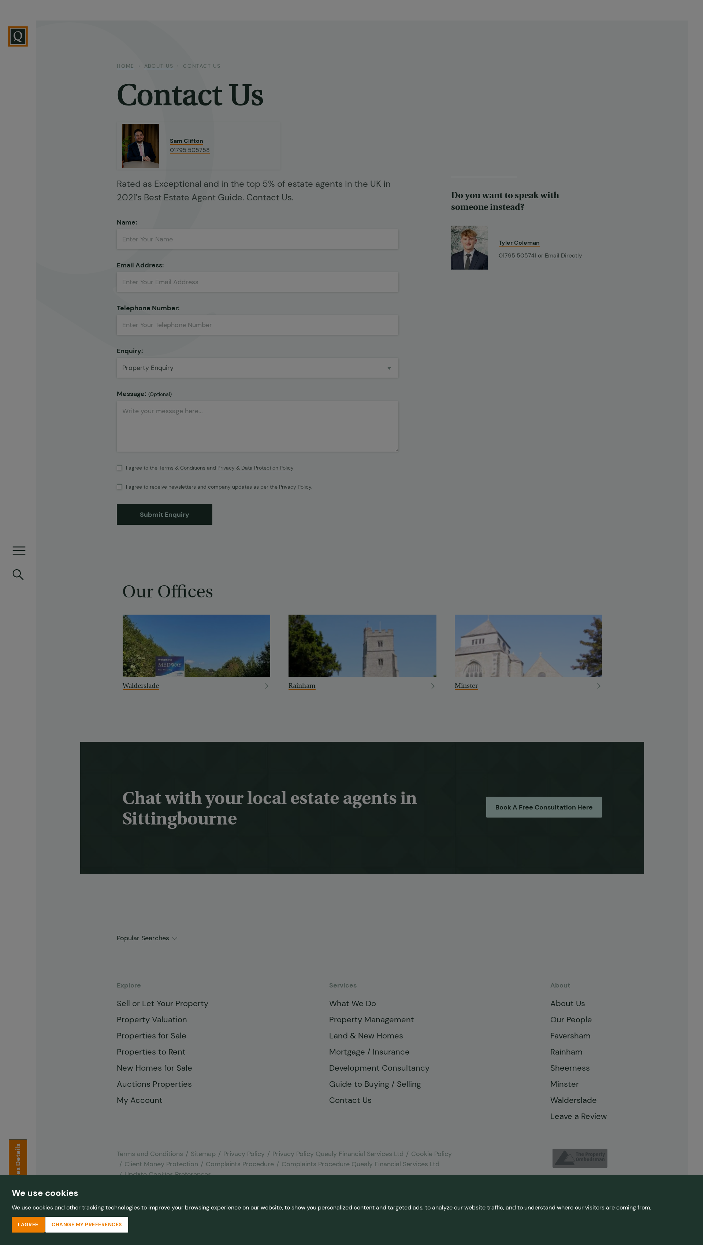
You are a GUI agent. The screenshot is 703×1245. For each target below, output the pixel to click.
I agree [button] (28, 1224)
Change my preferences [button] (87, 1224)
